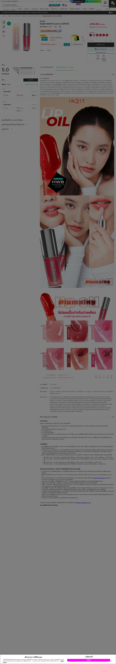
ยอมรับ (89, 660)
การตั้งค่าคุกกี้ (88, 657)
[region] (58, 659)
